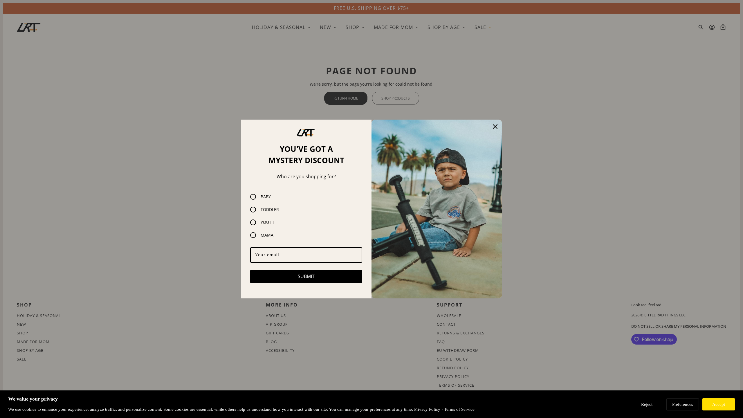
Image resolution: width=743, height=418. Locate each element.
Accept (718, 404)
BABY (266, 196)
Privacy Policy (427, 409)
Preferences (682, 404)
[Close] (495, 127)
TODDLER (270, 209)
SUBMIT (306, 276)
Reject (646, 404)
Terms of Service (459, 409)
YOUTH (267, 222)
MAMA (267, 235)
